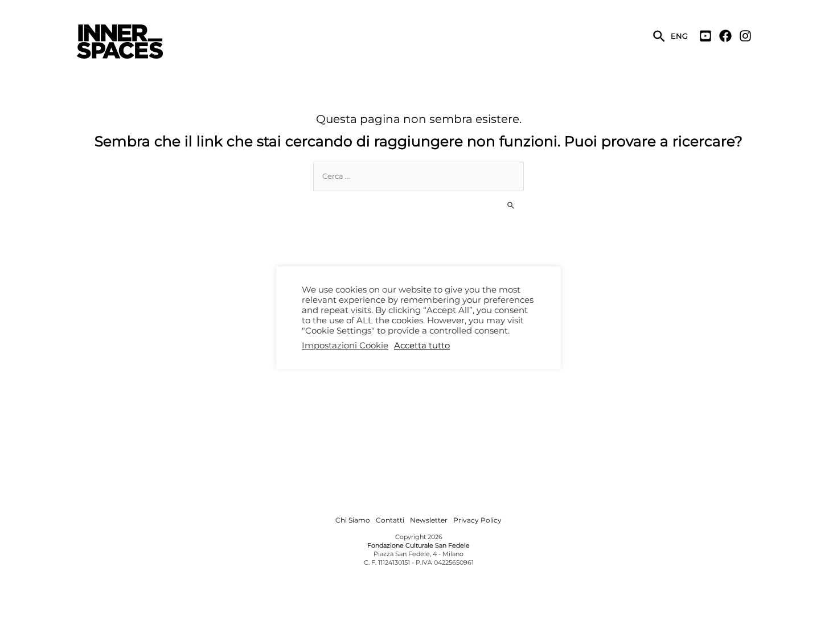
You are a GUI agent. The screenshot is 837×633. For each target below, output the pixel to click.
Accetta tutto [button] (422, 345)
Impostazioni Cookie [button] (345, 345)
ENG (679, 35)
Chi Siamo (352, 520)
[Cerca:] (418, 175)
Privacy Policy (477, 520)
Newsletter (429, 520)
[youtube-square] (708, 36)
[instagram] (746, 36)
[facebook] (728, 36)
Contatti (390, 520)
